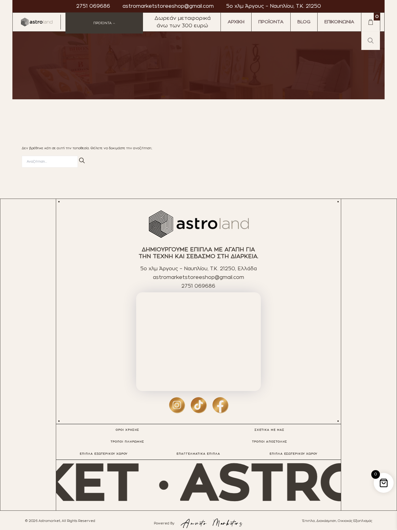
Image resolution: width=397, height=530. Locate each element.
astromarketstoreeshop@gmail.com (168, 6)
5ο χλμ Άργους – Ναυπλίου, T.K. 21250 (273, 6)
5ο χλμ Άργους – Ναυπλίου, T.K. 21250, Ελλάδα (198, 268)
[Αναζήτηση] (82, 160)
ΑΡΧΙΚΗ (236, 22)
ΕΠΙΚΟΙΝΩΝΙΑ (339, 22)
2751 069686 (93, 6)
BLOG (303, 22)
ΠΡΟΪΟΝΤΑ (270, 22)
